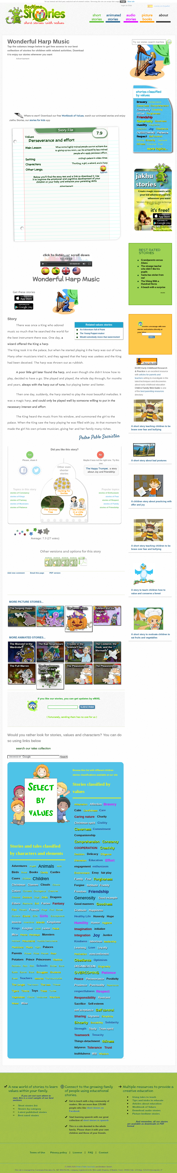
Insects (17, 922)
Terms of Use (37, 1152)
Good (31, 532)
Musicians (18, 947)
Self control (105, 1010)
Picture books (147, 17)
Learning (80, 947)
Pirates (28, 953)
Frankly (105, 885)
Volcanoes (42, 997)
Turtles (53, 991)
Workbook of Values (73, 115)
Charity (102, 816)
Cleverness (82, 829)
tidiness (108, 1041)
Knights (27, 928)
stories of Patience (19, 507)
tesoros (39, 978)
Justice (108, 935)
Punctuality (97, 985)
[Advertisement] (36, 83)
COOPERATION (86, 848)
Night (38, 947)
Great (40, 532)
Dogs (37, 897)
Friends (34, 909)
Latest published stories (32, 1112)
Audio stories (131, 17)
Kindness (81, 941)
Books (34, 872)
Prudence (81, 985)
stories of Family (111, 504)
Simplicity (108, 1016)
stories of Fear (112, 496)
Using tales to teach (144, 1097)
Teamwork (82, 1035)
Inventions (29, 922)
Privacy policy (58, 1152)
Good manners (84, 903)
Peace (79, 979)
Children (26, 878)
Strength (80, 1028)
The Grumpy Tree (50, 510)
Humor (96, 922)
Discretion (80, 860)
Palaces (48, 947)
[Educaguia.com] (146, 365)
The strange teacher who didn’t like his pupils (151, 269)
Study (93, 1028)
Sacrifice (80, 1003)
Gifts (35, 916)
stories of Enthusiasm (109, 493)
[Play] (43, 264)
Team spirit (106, 1028)
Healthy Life (83, 916)
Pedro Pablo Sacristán (99, 437)
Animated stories (113, 17)
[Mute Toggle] (84, 264)
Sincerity (81, 1022)
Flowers (23, 910)
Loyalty (103, 947)
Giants (26, 915)
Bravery (110, 804)
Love (92, 947)
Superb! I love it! (46, 532)
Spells (15, 972)
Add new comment (16, 573)
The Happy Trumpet (97, 468)
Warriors (54, 997)
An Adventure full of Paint (92, 329)
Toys (35, 990)
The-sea (46, 984)
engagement (82, 866)
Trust (108, 1047)
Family (79, 879)
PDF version (54, 573)
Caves (16, 878)
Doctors (27, 897)
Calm (78, 810)
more (163, 293)
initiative (99, 928)
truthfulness (82, 1053)
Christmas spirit (85, 822)
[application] (66, 260)
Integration (82, 935)
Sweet (15, 978)
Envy (95, 872)
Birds (16, 872)
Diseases (16, 897)
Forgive (79, 885)
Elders (16, 903)
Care (102, 810)
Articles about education (147, 1103)
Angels (33, 866)
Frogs (44, 910)
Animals (46, 866)
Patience (109, 973)
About (163, 15)
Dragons (56, 897)
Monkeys (34, 934)
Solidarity (112, 1022)
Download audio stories (146, 1110)
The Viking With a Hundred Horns (150, 282)
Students (56, 972)
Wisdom (104, 1053)
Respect (103, 991)
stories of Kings (17, 496)
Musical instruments (47, 941)
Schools (42, 965)
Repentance (113, 985)
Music (30, 947)
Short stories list (28, 1105)
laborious (96, 941)
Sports (23, 972)
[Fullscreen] (89, 264)
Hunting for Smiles (64, 492)
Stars (32, 972)
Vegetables (18, 997)
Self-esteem (96, 1003)
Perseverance (95, 978)
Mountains (29, 940)
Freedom (80, 891)
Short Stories (97, 17)
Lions (47, 928)
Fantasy (59, 903)
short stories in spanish (96, 1120)
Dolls (45, 897)
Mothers (16, 941)
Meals (56, 928)
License (77, 1152)
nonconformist (99, 953)
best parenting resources (152, 391)
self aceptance (84, 1010)
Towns (25, 990)
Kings (16, 928)
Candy (44, 872)
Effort (110, 860)
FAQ (90, 1152)
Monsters (48, 934)
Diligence (106, 854)
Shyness (94, 1016)
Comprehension (87, 842)
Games (59, 910)
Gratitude (80, 910)
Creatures (53, 891)
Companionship (85, 835)
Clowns (56, 885)
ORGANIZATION (85, 966)
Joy (97, 935)
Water (16, 1003)
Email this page (37, 573)
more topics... (157, 148)
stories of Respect (110, 500)
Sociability (97, 1022)
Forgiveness (103, 879)
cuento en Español (162, 6)
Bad (17, 532)
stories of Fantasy (18, 500)
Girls (44, 916)
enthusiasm (100, 866)
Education (96, 860)
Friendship (99, 891)
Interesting (27, 532)
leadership (110, 941)
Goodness (104, 904)
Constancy (110, 842)
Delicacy (93, 854)
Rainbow (16, 966)
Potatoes (18, 959)
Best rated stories (28, 1115)
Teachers (26, 978)
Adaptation (81, 804)
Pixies (36, 953)
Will (94, 1053)
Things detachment (87, 1041)
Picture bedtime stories (146, 1113)
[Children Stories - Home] (33, 24)
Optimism (101, 960)
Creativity (107, 848)
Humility (81, 923)
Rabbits (58, 959)
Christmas (19, 884)
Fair (24, 532)
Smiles (53, 966)
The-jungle (19, 984)
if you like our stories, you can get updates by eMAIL (69, 698)
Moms (23, 934)
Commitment (102, 829)
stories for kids (37, 120)
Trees (44, 990)
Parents (17, 953)
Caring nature (84, 816)
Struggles (42, 972)
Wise (24, 1003)
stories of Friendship (109, 507)
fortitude (92, 885)
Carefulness (90, 810)
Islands (40, 922)
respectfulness (84, 991)
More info (131, 1)
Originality (104, 966)
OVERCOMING (87, 973)
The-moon (33, 984)
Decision (79, 854)
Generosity (85, 897)
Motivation (81, 953)
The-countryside (53, 978)
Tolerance (95, 1047)
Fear (88, 879)
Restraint (104, 997)
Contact (103, 1152)
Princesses (44, 959)
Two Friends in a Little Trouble (78, 512)
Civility (102, 823)
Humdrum (22, 532)
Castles (55, 872)
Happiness (96, 910)
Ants (59, 866)
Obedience (83, 960)
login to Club (126, 5)
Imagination (83, 929)
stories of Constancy (20, 493)
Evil (37, 903)
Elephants (28, 903)
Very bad (15, 532)
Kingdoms (54, 922)
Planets (45, 953)
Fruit (51, 910)
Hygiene (107, 922)
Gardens (16, 916)
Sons (62, 966)
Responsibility (85, 997)
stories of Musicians (19, 504)
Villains (31, 997)
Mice (15, 934)
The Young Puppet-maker (92, 333)
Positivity (112, 978)
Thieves (57, 984)
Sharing (80, 1016)
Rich (32, 966)
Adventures (20, 866)
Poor (19, 532)
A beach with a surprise (153, 287)
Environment (82, 872)
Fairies (46, 903)
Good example (108, 897)
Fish (14, 909)
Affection (96, 804)
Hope (111, 916)
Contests (27, 891)
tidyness (80, 1047)
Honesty (99, 916)
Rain (25, 966)
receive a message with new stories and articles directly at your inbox (151, 329)
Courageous (40, 891)
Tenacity (98, 1035)
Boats (24, 872)
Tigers (16, 990)
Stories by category (29, 1108)
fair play (106, 872)
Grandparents (58, 916)
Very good (35, 532)
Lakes (38, 928)
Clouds (46, 884)
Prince (30, 959)
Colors (16, 890)
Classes (33, 884)
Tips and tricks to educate (147, 1100)
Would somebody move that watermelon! (100, 337)
